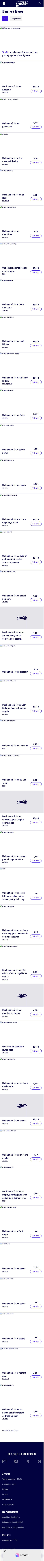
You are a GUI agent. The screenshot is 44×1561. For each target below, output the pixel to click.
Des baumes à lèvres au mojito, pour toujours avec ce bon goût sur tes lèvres (14, 1194)
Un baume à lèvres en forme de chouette (15, 1085)
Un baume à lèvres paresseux (10, 125)
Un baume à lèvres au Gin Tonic (14, 781)
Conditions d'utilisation (11, 1517)
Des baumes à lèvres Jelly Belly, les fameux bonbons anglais (14, 708)
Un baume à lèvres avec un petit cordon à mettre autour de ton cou (14, 559)
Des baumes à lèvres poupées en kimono (11, 1011)
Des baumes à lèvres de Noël (13, 196)
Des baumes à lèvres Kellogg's (11, 88)
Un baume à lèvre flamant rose (14, 1374)
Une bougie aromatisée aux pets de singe (14, 269)
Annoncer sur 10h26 (9, 1540)
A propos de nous (8, 1484)
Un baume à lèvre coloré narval (13, 451)
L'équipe (5, 1489)
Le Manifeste (7, 1499)
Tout (5, 18)
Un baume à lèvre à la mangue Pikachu (12, 159)
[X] (28, 1461)
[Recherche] (40, 3)
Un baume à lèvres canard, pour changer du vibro (14, 858)
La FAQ (5, 1494)
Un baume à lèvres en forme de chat (15, 1156)
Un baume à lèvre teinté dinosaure (13, 306)
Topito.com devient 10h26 (12, 1479)
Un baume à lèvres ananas (14, 1120)
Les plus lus (16, 18)
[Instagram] (4, 1461)
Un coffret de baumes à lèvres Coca (13, 1048)
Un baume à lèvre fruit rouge (12, 1233)
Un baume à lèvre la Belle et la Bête (15, 379)
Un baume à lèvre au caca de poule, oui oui (14, 521)
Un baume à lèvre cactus (13, 1338)
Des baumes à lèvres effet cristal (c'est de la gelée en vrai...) (14, 973)
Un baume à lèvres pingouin (15, 671)
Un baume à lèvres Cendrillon (10, 233)
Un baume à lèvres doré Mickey (13, 342)
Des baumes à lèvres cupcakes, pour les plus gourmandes (13, 819)
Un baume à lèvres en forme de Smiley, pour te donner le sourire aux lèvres (15, 933)
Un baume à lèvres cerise (13, 1303)
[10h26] (22, 3)
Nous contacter (8, 1504)
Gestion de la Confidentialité (13, 1527)
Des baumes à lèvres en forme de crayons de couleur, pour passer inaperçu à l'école (13, 637)
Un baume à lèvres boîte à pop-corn (14, 597)
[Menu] (4, 3)
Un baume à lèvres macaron (15, 745)
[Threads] (40, 1461)
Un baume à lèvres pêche (13, 1268)
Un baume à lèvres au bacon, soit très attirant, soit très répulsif (13, 1412)
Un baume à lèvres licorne (14, 485)
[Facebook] (16, 1461)
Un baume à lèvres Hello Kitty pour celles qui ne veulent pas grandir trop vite (13, 897)
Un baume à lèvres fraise (13, 415)
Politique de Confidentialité (12, 1522)
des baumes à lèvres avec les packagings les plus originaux (19, 53)
